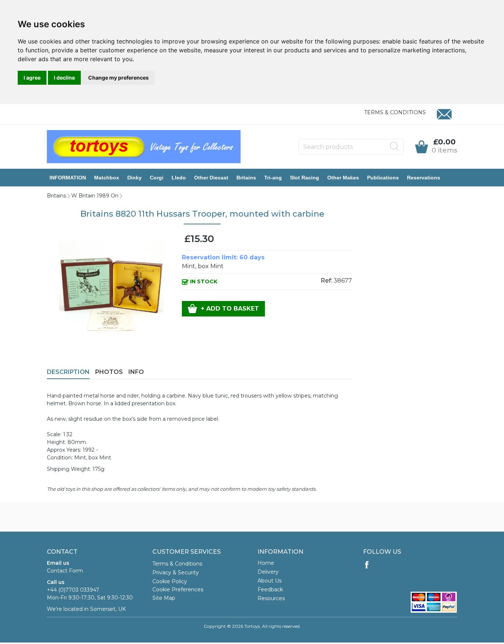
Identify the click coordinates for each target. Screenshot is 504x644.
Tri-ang (273, 178)
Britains (246, 178)
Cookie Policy (169, 581)
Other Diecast (211, 178)
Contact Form (65, 570)
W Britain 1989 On (94, 195)
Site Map (163, 598)
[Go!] (394, 146)
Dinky (134, 178)
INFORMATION (67, 178)
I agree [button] (32, 77)
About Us (270, 580)
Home (266, 563)
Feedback (270, 589)
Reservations (423, 178)
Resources (271, 598)
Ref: (326, 280)
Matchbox (106, 178)
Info (136, 371)
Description (68, 371)
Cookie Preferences (177, 589)
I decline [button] (64, 77)
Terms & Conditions (395, 112)
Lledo (179, 178)
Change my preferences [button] (118, 77)
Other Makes (343, 178)
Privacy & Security (175, 572)
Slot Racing (304, 178)
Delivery (268, 571)
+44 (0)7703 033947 (73, 590)
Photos (109, 371)
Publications (383, 178)
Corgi (156, 178)
